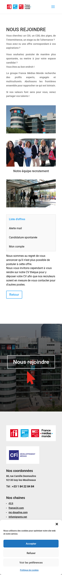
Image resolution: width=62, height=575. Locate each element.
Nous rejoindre (31, 362)
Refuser (31, 553)
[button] (57, 524)
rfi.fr (11, 503)
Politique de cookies (29, 570)
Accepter (31, 543)
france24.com (16, 508)
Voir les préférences (31, 562)
